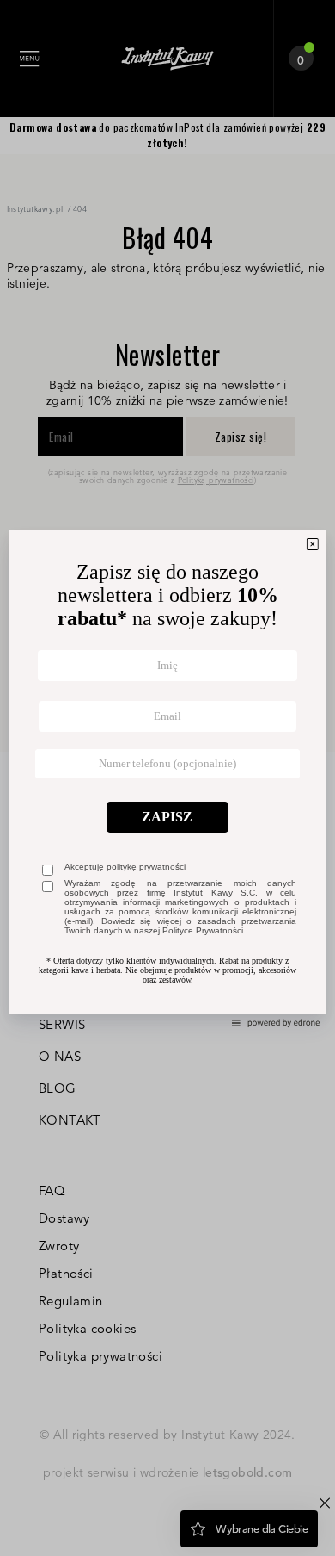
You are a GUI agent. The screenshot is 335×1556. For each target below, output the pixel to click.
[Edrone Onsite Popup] (167, 778)
